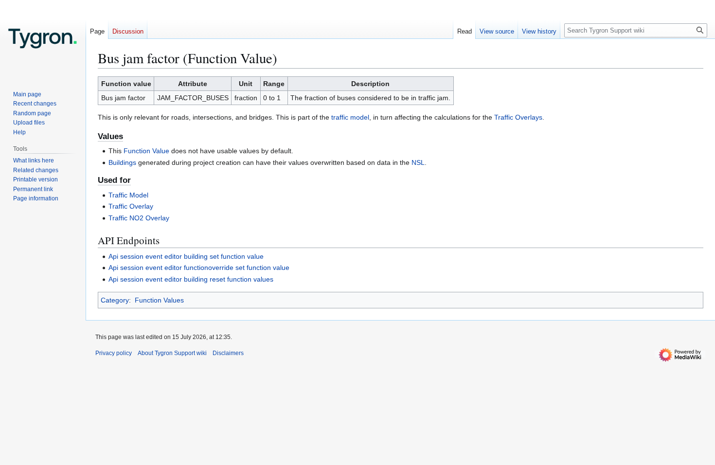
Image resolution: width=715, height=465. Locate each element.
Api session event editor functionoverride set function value (198, 267)
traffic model (350, 117)
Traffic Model (128, 195)
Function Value (146, 151)
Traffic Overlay (130, 206)
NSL (418, 162)
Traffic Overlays (518, 117)
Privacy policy (113, 353)
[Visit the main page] (43, 39)
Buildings (122, 162)
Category (115, 300)
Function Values (159, 300)
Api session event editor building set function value (186, 256)
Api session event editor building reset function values (190, 279)
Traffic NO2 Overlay (138, 218)
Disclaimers (228, 353)
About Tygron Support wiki (172, 353)
